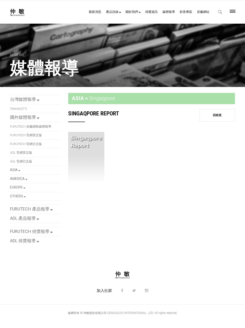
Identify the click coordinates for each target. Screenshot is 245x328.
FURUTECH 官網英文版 (26, 135)
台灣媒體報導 (23, 99)
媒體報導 (168, 12)
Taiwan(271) (18, 108)
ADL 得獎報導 (23, 240)
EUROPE (16, 187)
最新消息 (95, 12)
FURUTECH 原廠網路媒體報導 (30, 126)
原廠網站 (203, 12)
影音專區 (186, 12)
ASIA (14, 170)
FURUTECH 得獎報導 (30, 231)
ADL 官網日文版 (21, 161)
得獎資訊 (151, 12)
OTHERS (17, 196)
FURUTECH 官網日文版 (26, 144)
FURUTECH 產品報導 (30, 208)
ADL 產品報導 (23, 218)
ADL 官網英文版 (21, 152)
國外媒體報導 (23, 117)
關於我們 (132, 12)
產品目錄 (112, 12)
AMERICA (17, 179)
